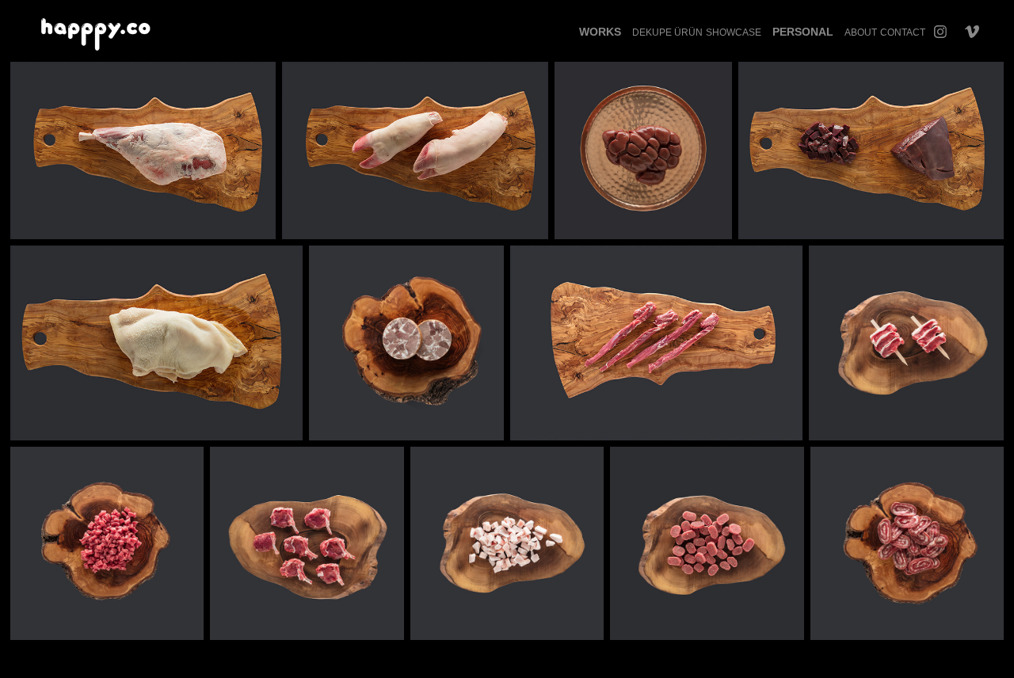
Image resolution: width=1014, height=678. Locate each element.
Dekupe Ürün (667, 32)
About (860, 32)
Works (600, 31)
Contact (902, 32)
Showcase (733, 32)
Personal (802, 31)
